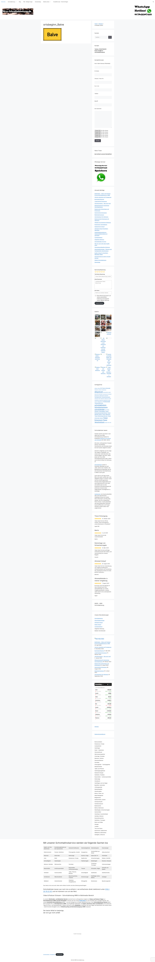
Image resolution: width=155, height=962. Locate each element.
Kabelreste (102, 398)
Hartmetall (96, 398)
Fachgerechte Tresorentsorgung (102, 397)
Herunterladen (59, 954)
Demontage (97, 262)
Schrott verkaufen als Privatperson (103, 197)
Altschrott (99, 392)
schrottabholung (100, 405)
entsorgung (106, 395)
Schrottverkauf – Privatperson (49, 954)
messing (96, 401)
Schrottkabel (107, 409)
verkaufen (106, 422)
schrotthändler (100, 409)
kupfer (110, 398)
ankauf (109, 392)
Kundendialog (38, 1)
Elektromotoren (97, 395)
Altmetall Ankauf (99, 622)
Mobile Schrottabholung (100, 260)
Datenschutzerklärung (100, 734)
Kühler (109, 400)
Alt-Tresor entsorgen (105, 388)
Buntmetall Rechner (99, 199)
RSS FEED (101, 638)
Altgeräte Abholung (99, 239)
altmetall (100, 389)
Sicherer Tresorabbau (100, 411)
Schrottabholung (11, 1)
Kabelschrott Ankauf (100, 226)
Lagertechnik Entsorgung (101, 201)
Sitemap (101, 23)
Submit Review (99, 303)
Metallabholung (100, 401)
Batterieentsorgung (99, 214)
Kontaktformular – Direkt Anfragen (60, 1)
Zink (108, 422)
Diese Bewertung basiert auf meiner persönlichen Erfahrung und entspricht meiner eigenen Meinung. (104, 298)
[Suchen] (110, 37)
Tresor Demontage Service (101, 416)
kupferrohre (101, 400)
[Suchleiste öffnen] (153, 2)
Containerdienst (98, 237)
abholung (96, 388)
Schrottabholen (98, 464)
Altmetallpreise (103, 389)
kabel (99, 398)
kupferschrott (105, 400)
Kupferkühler (97, 400)
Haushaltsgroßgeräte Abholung (102, 247)
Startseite (3, 1)
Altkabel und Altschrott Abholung (103, 222)
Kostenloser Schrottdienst (101, 224)
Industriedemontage (99, 620)
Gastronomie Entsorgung (101, 212)
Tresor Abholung (106, 414)
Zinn (110, 422)
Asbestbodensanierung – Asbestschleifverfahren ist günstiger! (101, 234)
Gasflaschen (98, 494)
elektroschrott (101, 395)
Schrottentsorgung (101, 407)
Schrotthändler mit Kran (100, 241)
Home (96, 23)
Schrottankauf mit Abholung (101, 217)
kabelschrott (106, 398)
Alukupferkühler (105, 392)
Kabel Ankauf (98, 624)
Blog (20, 1)
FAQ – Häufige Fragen (28, 1)
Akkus (99, 388)
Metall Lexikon (46, 1)
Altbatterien (96, 389)
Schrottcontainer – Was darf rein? (103, 203)
